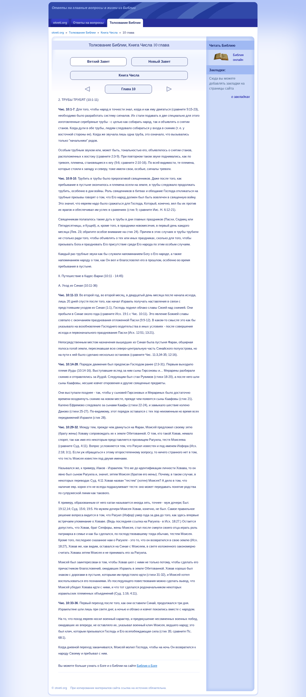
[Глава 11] (177, 89)
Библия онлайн (238, 57)
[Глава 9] (80, 89)
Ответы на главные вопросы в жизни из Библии (94, 8)
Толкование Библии (125, 22)
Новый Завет (159, 61)
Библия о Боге (147, 665)
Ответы (88, 22)
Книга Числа (109, 32)
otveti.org (60, 22)
